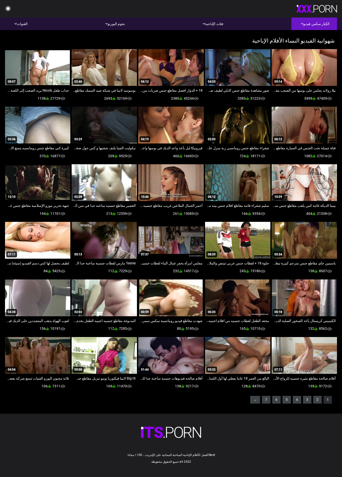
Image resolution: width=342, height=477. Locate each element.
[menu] (8, 9)
